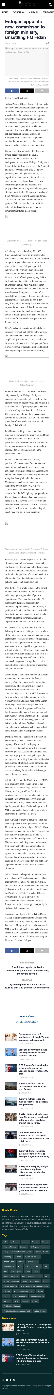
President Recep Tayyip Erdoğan (34, 1286)
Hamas (21, 1261)
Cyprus (35, 1242)
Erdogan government (39, 1247)
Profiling (7, 1291)
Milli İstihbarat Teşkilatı (31, 1276)
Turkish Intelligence (12, 1306)
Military (33, 12)
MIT (47, 1276)
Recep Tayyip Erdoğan (23, 1291)
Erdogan (23, 1247)
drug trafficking (10, 1247)
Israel (27, 1271)
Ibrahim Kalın (9, 1266)
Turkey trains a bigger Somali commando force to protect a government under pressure (33, 1187)
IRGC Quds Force (33, 1266)
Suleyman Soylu (37, 1296)
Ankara (25, 1242)
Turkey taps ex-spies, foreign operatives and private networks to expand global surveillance (33, 1171)
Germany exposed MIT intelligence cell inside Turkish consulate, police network (34, 1037)
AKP (5, 1242)
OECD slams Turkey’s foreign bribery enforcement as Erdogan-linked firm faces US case (33, 1069)
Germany (7, 1256)
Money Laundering (11, 1281)
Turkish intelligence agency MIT (17, 1311)
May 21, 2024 (10, 43)
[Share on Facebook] (12, 90)
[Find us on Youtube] (7, 1380)
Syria (16, 1301)
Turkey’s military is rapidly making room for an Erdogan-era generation (33, 1101)
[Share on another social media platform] (42, 90)
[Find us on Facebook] (10, 1380)
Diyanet (45, 1242)
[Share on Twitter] (27, 90)
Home (5, 12)
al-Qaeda (15, 1242)
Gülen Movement (32, 1256)
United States (39, 1311)
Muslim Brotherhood (31, 1281)
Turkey (35, 1301)
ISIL (46, 1266)
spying (6, 1296)
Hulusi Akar (32, 1261)
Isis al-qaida (16, 1271)
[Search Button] (50, 4)
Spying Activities (20, 1296)
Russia (40, 1291)
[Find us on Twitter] (3, 1380)
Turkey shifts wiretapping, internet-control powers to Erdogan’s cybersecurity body (34, 1153)
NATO (45, 1281)
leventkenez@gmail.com (27, 1021)
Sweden (7, 1301)
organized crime (10, 1286)
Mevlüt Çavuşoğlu (11, 1276)
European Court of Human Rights (17, 1251)
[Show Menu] (3, 4)
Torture (25, 1301)
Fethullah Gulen (41, 1251)
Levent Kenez (27, 1016)
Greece (18, 1256)
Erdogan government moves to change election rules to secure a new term (33, 1052)
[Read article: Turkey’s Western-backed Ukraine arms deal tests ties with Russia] (11, 1086)
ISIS (5, 1271)
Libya (36, 1271)
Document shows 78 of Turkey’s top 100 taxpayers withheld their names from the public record (34, 1137)
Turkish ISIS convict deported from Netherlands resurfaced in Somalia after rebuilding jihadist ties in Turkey (33, 1118)
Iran (20, 1266)
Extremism (18, 12)
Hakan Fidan (9, 1261)
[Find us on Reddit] (14, 1380)
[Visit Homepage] (27, 4)
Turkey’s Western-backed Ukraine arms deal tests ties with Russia (33, 1086)
